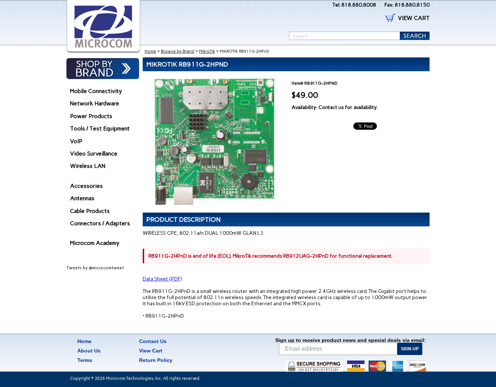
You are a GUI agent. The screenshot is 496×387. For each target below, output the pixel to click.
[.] (103, 26)
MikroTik (207, 51)
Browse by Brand (177, 51)
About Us (89, 351)
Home (150, 51)
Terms (84, 360)
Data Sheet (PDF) (162, 279)
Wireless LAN (87, 165)
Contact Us (153, 341)
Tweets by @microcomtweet (95, 267)
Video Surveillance (93, 153)
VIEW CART (414, 18)
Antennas (82, 198)
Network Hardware (94, 103)
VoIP (76, 141)
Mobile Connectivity (96, 91)
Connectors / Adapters (100, 223)
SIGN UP (410, 348)
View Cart (150, 351)
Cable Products (90, 210)
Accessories (86, 185)
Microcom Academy (94, 242)
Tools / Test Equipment (100, 128)
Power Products (91, 116)
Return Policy (155, 360)
